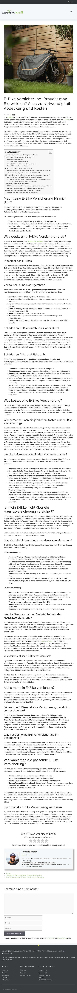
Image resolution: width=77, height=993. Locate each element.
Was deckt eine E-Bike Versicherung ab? (20, 157)
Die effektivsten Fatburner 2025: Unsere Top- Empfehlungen (25, 877)
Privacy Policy (50, 938)
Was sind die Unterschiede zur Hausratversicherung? (25, 177)
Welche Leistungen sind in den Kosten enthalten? (25, 172)
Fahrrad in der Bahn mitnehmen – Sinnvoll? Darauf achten (24, 875)
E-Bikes (67, 120)
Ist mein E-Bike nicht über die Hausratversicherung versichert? (28, 175)
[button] (71, 11)
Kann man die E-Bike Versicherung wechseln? (23, 192)
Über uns (70, 2)
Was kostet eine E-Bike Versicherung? (19, 168)
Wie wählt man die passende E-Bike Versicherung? (23, 190)
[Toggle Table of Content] (49, 152)
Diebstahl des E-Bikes (16, 159)
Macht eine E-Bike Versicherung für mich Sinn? (22, 155)
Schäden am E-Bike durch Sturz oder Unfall (23, 164)
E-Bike (9, 117)
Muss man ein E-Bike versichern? (17, 184)
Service (8, 873)
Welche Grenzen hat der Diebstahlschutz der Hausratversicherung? (30, 179)
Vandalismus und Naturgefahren (19, 161)
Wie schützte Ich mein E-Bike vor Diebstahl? (24, 181)
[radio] (30, 841)
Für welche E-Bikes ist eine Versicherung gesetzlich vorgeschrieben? (30, 186)
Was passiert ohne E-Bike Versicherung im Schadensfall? (27, 188)
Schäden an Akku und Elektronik (20, 166)
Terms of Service (62, 938)
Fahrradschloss (46, 641)
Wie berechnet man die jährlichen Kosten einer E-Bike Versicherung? (30, 170)
